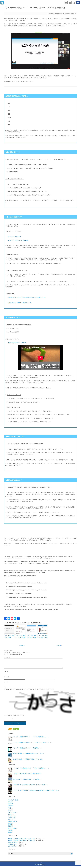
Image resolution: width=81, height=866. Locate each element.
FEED (16, 729)
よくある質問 (66, 2)
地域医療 (10, 825)
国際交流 (10, 823)
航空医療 (10, 830)
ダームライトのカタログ (14, 236)
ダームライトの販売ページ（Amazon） (18, 240)
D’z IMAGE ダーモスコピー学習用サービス (19, 302)
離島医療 (10, 832)
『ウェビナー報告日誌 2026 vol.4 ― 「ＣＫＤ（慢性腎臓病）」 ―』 (31, 736)
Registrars (59, 13)
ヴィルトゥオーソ (12, 812)
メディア (10, 819)
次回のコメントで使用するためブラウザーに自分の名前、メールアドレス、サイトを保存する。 (29, 689)
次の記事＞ (59, 645)
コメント (7, 657)
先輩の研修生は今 (12, 821)
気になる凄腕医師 (12, 828)
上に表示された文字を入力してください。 (15, 715)
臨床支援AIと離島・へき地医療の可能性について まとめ (28, 753)
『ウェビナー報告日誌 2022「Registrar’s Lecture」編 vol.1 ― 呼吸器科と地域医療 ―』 (36, 790)
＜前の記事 (22, 645)
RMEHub (10, 809)
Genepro (10, 801)
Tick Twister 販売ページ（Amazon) (17, 342)
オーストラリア (12, 816)
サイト (6, 682)
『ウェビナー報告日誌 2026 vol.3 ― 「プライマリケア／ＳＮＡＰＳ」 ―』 (33, 742)
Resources (10, 805)
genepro (74, 13)
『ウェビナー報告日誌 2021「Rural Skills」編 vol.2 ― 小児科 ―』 (30, 784)
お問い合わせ (70, 2)
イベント (10, 810)
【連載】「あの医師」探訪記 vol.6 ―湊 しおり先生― (22, 838)
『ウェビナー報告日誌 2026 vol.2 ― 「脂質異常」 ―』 (27, 748)
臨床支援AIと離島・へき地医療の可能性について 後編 (27, 759)
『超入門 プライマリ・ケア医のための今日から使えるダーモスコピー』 (27, 297)
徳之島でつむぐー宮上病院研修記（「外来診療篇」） (27, 779)
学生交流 (10, 826)
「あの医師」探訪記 (13, 800)
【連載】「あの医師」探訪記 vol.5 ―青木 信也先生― (27, 773)
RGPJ (9, 807)
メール (6, 677)
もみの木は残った (12, 842)
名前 (6, 671)
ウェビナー (67, 13)
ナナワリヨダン (12, 817)
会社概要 (40, 862)
